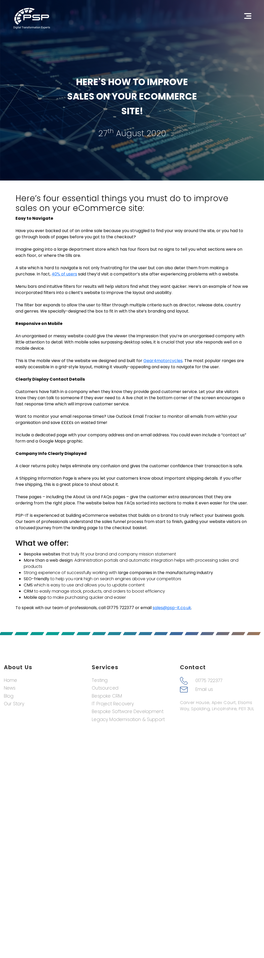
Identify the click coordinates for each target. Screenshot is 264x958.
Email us (204, 689)
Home (10, 680)
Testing (100, 680)
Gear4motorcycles (163, 361)
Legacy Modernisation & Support (128, 719)
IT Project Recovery (113, 704)
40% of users (64, 274)
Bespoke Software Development (127, 711)
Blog (9, 696)
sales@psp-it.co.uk (172, 608)
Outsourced (105, 688)
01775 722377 (209, 680)
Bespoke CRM (107, 696)
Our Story (14, 704)
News (10, 688)
